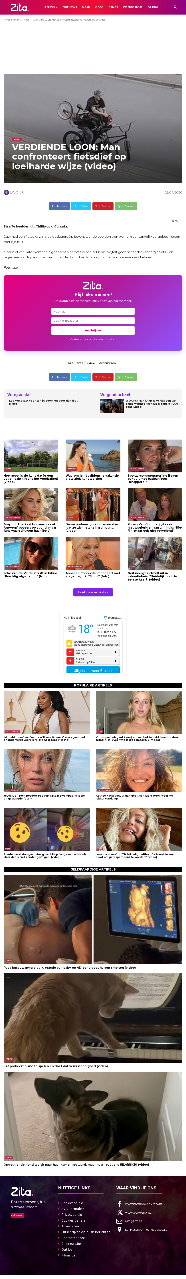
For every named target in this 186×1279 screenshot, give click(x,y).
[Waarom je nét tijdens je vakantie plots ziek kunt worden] (93, 456)
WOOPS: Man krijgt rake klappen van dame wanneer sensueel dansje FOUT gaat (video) (152, 403)
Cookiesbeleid (72, 1203)
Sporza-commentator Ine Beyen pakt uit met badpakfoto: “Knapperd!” (153, 479)
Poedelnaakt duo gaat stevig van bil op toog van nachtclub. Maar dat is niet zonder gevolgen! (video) (45, 856)
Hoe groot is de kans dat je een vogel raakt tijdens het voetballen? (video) (31, 479)
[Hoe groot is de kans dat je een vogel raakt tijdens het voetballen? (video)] (31, 456)
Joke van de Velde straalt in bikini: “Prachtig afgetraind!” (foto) (30, 574)
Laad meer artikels (92, 592)
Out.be (66, 1249)
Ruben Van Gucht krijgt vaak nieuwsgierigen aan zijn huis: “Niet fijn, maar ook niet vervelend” (155, 527)
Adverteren (70, 1226)
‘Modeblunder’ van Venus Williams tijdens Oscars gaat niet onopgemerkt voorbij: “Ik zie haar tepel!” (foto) (44, 739)
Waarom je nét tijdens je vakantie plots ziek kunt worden (92, 477)
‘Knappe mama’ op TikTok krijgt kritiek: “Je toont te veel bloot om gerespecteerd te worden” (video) (135, 856)
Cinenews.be (71, 1243)
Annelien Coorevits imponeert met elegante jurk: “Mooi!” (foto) (93, 574)
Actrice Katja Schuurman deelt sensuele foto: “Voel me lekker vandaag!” (134, 797)
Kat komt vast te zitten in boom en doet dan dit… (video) (43, 402)
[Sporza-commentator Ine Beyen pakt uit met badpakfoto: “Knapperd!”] (155, 456)
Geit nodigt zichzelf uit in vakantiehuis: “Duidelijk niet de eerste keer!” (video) (152, 576)
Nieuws (17, 19)
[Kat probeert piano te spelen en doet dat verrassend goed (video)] (93, 1018)
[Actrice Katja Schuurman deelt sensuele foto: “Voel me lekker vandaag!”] (139, 771)
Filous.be (68, 1255)
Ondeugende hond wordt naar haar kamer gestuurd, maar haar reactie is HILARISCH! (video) (76, 1164)
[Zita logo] (20, 7)
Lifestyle (72, 469)
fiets (80, 363)
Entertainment (137, 469)
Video (27, 19)
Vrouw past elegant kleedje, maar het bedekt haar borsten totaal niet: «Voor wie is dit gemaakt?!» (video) (137, 739)
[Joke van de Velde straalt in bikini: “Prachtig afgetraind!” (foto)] (31, 553)
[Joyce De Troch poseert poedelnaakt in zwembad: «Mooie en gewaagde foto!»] (47, 771)
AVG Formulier (72, 1209)
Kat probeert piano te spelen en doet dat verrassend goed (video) (56, 1066)
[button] (175, 7)
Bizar (100, 732)
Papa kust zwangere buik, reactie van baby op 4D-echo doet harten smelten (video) (70, 967)
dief (70, 363)
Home (7, 19)
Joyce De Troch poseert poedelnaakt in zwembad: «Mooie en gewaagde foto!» (44, 797)
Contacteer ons (73, 1238)
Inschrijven (93, 330)
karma (91, 363)
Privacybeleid (71, 1214)
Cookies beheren (74, 1220)
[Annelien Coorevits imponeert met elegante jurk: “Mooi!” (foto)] (93, 553)
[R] (7, 192)
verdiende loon (108, 363)
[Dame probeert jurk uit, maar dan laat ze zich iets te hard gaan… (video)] (93, 504)
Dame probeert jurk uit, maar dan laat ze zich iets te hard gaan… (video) (92, 527)
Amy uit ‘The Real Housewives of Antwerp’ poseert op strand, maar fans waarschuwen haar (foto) (30, 527)
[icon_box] (139, 1204)
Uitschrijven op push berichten (85, 1232)
